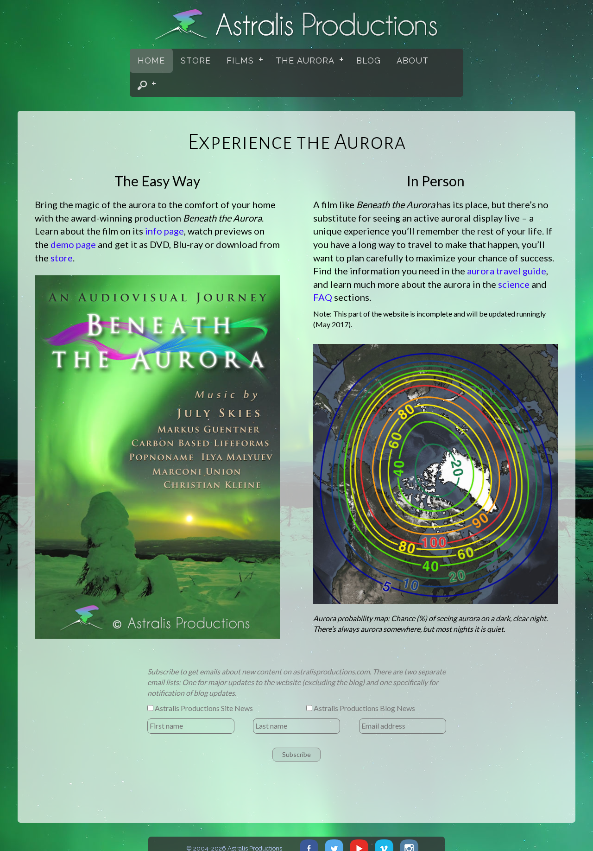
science (514, 284)
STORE (196, 61)
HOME (151, 61)
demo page (73, 244)
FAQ (322, 297)
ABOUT (413, 61)
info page (164, 230)
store (61, 257)
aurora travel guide (506, 270)
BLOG (368, 61)
